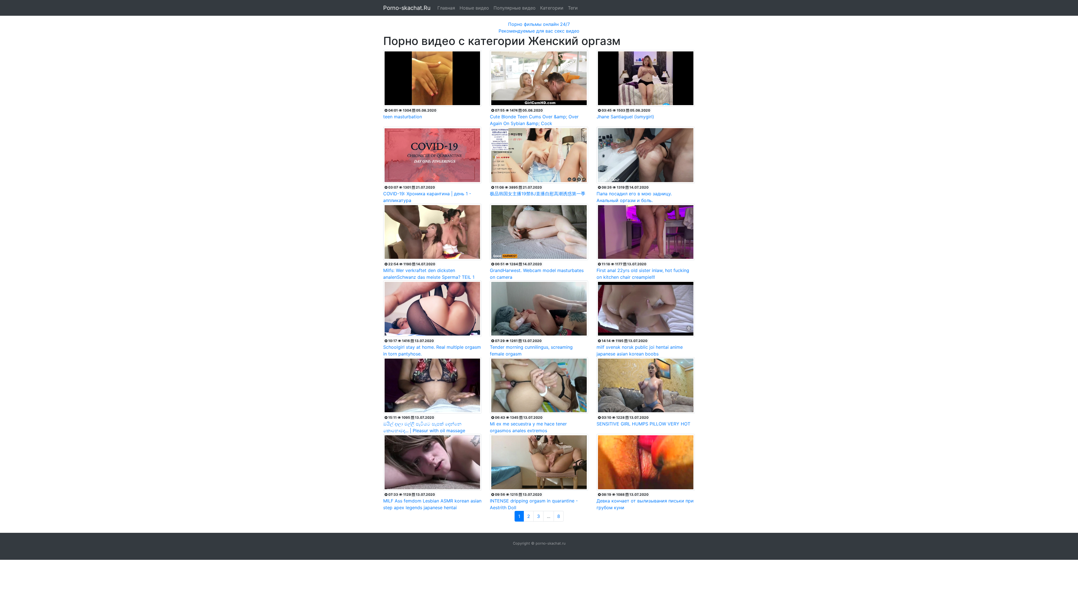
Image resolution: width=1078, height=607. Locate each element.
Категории (551, 8)
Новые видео (474, 8)
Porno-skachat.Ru (407, 7)
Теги (573, 8)
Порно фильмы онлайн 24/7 (539, 24)
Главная (446, 8)
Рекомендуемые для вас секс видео (539, 31)
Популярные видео (515, 8)
